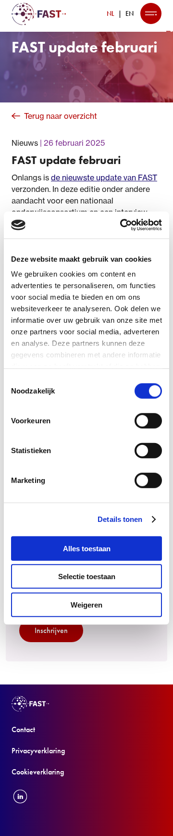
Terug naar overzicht (60, 116)
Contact (23, 729)
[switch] (148, 420)
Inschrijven (51, 630)
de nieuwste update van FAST (104, 177)
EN (129, 13)
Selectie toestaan (86, 576)
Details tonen (120, 519)
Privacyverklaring (38, 751)
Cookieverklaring (38, 772)
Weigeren (86, 604)
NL (110, 13)
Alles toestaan (87, 548)
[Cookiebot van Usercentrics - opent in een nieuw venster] (122, 225)
